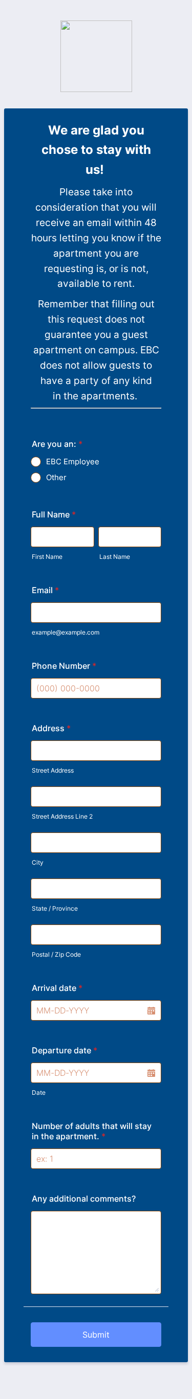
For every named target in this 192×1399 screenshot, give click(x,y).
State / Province (55, 908)
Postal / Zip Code (56, 954)
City (38, 862)
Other (56, 477)
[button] (151, 1010)
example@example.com (65, 632)
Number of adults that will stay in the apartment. (92, 1131)
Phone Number (64, 666)
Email (45, 590)
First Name (47, 556)
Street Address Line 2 (62, 816)
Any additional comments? (84, 1198)
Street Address (53, 770)
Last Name (114, 556)
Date (39, 1092)
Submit (96, 1334)
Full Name (54, 514)
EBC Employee (72, 461)
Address (51, 728)
